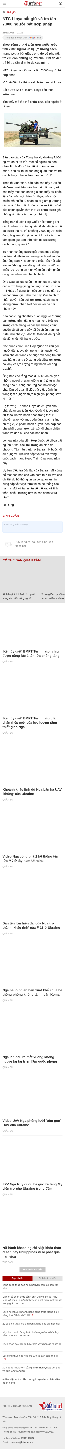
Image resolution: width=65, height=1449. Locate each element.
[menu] (4, 3)
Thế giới (11, 12)
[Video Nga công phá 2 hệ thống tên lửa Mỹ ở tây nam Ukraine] (32, 831)
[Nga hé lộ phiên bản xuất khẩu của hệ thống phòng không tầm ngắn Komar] (32, 965)
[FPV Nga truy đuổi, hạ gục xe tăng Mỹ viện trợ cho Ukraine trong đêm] (32, 1159)
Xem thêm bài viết (32, 1269)
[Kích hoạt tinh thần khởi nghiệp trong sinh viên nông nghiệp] (20, 576)
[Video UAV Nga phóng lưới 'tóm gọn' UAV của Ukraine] (32, 1095)
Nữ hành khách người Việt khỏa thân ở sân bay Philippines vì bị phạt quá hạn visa (31, 1252)
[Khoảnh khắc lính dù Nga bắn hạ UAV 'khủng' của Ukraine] (32, 764)
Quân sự (7, 661)
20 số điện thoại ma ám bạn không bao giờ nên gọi (31, 1323)
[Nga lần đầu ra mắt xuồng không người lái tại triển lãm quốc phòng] (32, 1032)
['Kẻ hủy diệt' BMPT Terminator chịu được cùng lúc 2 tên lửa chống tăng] (32, 626)
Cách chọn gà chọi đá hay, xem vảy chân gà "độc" (30, 1343)
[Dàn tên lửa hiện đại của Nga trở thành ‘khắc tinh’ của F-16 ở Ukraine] (32, 898)
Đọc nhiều (17, 1278)
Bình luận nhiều (47, 1278)
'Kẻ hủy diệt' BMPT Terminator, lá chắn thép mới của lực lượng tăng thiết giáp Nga (29, 722)
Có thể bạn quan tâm (21, 560)
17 (31, 1315)
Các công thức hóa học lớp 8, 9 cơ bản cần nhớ (28, 1355)
